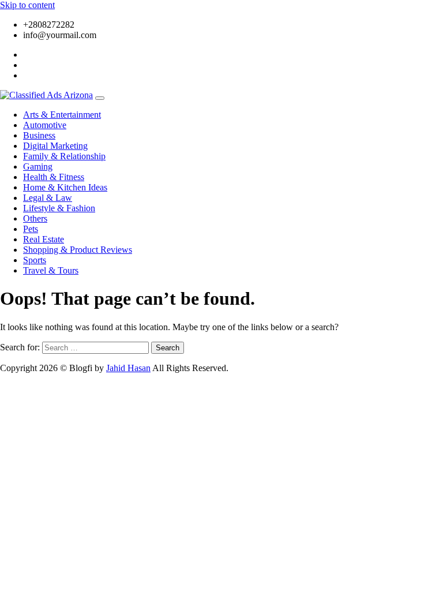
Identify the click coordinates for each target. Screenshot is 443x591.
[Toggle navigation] (99, 98)
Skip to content (27, 5)
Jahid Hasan (128, 368)
